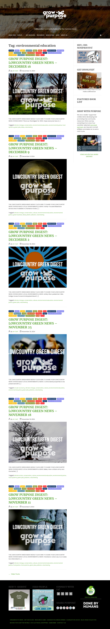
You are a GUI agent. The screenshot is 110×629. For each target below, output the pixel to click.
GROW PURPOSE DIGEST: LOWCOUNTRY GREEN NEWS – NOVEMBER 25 (33, 323)
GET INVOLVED (30, 35)
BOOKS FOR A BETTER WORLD (20, 623)
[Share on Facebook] (57, 608)
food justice (16, 565)
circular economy (19, 388)
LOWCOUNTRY (31, 52)
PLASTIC (45, 52)
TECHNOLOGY (21, 55)
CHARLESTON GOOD (73, 620)
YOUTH (42, 55)
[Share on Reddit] (64, 608)
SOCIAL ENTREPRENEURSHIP (54, 52)
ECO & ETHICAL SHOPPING (39, 623)
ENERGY (35, 50)
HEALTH (11, 52)
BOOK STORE (50, 35)
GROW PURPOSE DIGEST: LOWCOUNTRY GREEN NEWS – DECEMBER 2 (33, 236)
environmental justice (55, 125)
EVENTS (19, 35)
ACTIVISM (11, 50)
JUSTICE (24, 52)
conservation (28, 125)
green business (17, 215)
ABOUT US (64, 35)
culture (35, 213)
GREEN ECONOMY (52, 50)
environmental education (40, 125)
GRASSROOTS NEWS (16, 620)
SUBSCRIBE (52, 623)
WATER (37, 55)
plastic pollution (31, 215)
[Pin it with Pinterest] (67, 608)
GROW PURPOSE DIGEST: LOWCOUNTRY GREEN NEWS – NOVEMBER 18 (33, 411)
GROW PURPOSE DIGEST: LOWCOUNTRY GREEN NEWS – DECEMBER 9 (33, 148)
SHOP (57, 35)
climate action (18, 475)
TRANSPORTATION (30, 55)
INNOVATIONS (17, 52)
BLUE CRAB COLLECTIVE (88, 620)
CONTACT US (61, 623)
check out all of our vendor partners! (89, 155)
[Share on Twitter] (61, 608)
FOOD (44, 50)
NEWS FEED (12, 35)
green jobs (17, 127)
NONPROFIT (38, 52)
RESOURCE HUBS (40, 620)
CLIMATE (23, 50)
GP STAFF (15, 71)
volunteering (28, 127)
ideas (22, 127)
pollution (31, 390)
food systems (13, 477)
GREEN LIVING (60, 50)
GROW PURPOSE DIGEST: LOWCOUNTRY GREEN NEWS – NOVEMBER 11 (33, 498)
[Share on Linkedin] (70, 608)
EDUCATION (29, 50)
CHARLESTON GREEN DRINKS (56, 620)
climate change (19, 125)
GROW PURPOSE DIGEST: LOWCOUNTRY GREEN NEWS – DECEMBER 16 (33, 63)
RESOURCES (40, 35)
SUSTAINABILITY (12, 55)
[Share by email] (73, 608)
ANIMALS (17, 50)
